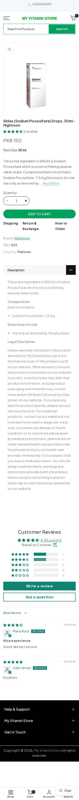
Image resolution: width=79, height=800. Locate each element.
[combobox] (26, 29)
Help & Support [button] (17, 709)
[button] (7, 18)
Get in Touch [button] (15, 732)
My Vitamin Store (47, 750)
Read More (51, 183)
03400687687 (42, 4)
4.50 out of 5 (51, 540)
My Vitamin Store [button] (18, 720)
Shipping (10, 223)
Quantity (10, 193)
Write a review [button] (39, 586)
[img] (13, 625)
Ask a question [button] (39, 597)
